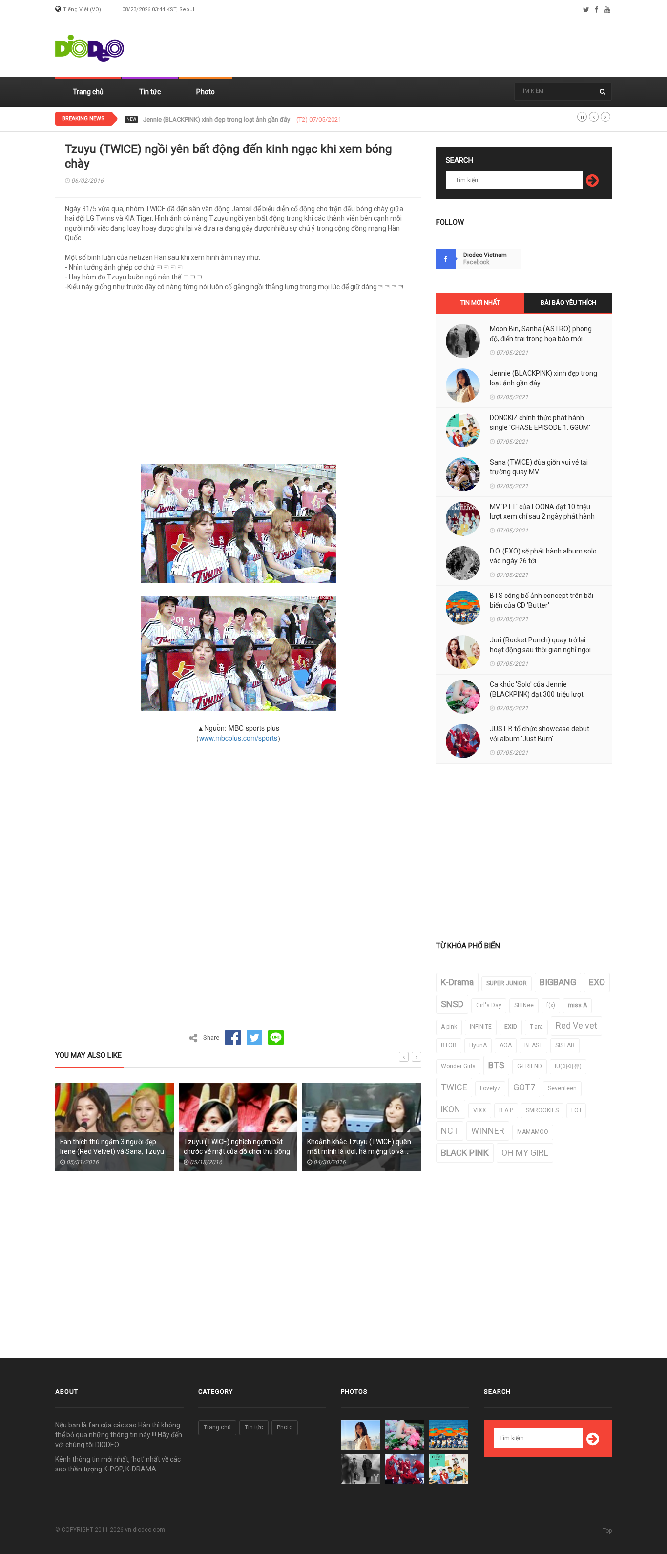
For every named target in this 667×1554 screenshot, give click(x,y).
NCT (450, 1131)
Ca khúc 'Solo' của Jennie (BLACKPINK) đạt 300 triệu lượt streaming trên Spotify (537, 694)
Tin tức (150, 92)
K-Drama (457, 982)
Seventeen (562, 1088)
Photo (205, 92)
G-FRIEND (529, 1066)
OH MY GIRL (524, 1153)
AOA (506, 1045)
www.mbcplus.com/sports (238, 738)
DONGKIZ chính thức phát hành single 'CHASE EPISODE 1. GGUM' (234, 119)
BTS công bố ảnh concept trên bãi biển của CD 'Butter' (541, 600)
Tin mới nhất (480, 302)
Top (607, 1530)
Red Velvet (576, 1026)
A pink (449, 1026)
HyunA (478, 1045)
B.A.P (506, 1110)
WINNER (487, 1131)
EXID (510, 1026)
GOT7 (524, 1087)
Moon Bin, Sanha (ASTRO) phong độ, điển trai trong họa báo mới (541, 333)
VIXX (479, 1110)
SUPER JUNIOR (506, 983)
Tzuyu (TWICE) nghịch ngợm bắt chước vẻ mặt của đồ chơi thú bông (237, 1146)
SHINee (524, 1005)
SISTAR (565, 1045)
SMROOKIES (542, 1110)
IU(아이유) (568, 1066)
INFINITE (481, 1026)
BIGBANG (558, 982)
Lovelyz (490, 1088)
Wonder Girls (458, 1066)
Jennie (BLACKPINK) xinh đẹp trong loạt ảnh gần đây (543, 378)
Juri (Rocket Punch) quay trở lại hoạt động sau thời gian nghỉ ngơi (540, 645)
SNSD (452, 1004)
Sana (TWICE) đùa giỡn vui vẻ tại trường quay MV (539, 467)
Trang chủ (88, 92)
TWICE (454, 1087)
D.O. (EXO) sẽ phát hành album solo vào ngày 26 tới (543, 556)
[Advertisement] (434, 48)
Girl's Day (488, 1005)
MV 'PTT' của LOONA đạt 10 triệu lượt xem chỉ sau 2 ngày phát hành (542, 511)
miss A (577, 1005)
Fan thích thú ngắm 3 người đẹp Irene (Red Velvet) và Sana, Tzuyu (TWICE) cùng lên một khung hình (112, 1151)
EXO (597, 982)
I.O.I (576, 1110)
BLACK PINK (465, 1153)
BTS (496, 1065)
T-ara (536, 1026)
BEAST (533, 1045)
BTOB (449, 1045)
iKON (450, 1109)
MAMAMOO (532, 1131)
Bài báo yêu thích (568, 302)
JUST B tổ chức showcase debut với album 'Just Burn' (539, 734)
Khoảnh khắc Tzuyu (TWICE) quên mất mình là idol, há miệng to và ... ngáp (359, 1151)
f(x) (550, 1005)
